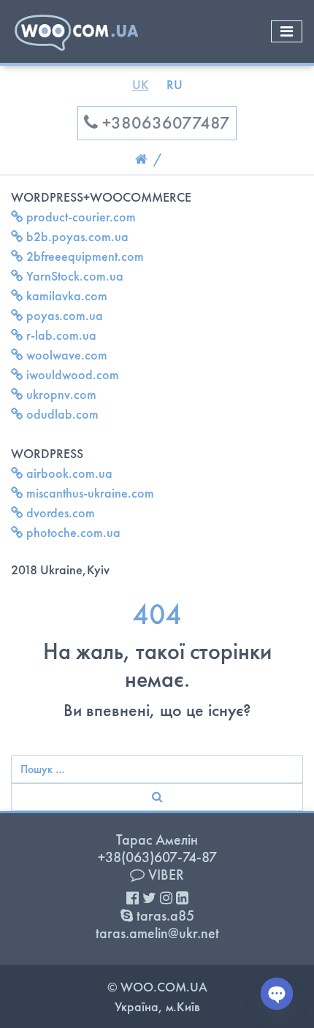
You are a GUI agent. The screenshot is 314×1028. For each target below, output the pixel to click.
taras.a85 (163, 915)
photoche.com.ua (71, 532)
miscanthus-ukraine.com (88, 492)
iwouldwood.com (71, 374)
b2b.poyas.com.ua (76, 236)
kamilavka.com (65, 295)
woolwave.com (65, 354)
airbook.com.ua (67, 473)
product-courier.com (79, 216)
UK (140, 84)
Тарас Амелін (157, 839)
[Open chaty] (277, 994)
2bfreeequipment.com (83, 256)
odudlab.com (61, 414)
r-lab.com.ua (59, 335)
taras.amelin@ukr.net (157, 933)
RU (174, 84)
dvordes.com (59, 512)
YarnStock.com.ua (73, 275)
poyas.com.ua (63, 315)
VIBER (164, 874)
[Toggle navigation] (286, 31)
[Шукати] (157, 797)
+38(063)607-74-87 (157, 857)
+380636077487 (164, 122)
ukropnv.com (59, 394)
